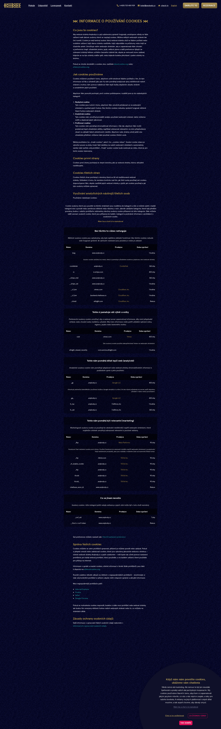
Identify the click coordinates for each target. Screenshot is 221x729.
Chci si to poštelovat (174, 716)
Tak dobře (185, 723)
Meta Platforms (124, 443)
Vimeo (129, 337)
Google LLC (116, 383)
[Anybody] (12, 5)
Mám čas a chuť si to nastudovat (110, 221)
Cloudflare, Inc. (123, 289)
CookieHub (124, 266)
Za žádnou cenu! (197, 716)
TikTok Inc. (124, 458)
